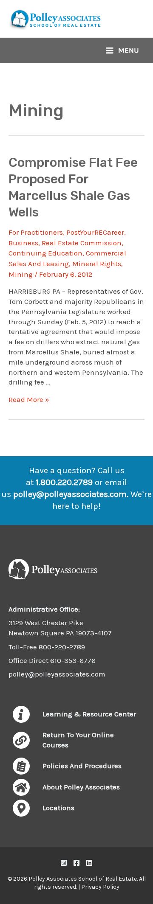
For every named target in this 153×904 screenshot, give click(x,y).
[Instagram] (63, 862)
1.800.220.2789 (64, 482)
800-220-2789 (62, 647)
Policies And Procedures (82, 765)
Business (23, 243)
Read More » (28, 399)
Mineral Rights (96, 263)
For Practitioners (35, 232)
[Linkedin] (89, 862)
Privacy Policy (100, 886)
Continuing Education (45, 253)
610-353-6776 (73, 660)
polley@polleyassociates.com (70, 494)
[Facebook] (76, 862)
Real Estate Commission (82, 243)
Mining (20, 274)
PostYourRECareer (95, 232)
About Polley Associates (81, 787)
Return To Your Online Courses (78, 739)
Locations (58, 807)
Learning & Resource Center (89, 714)
